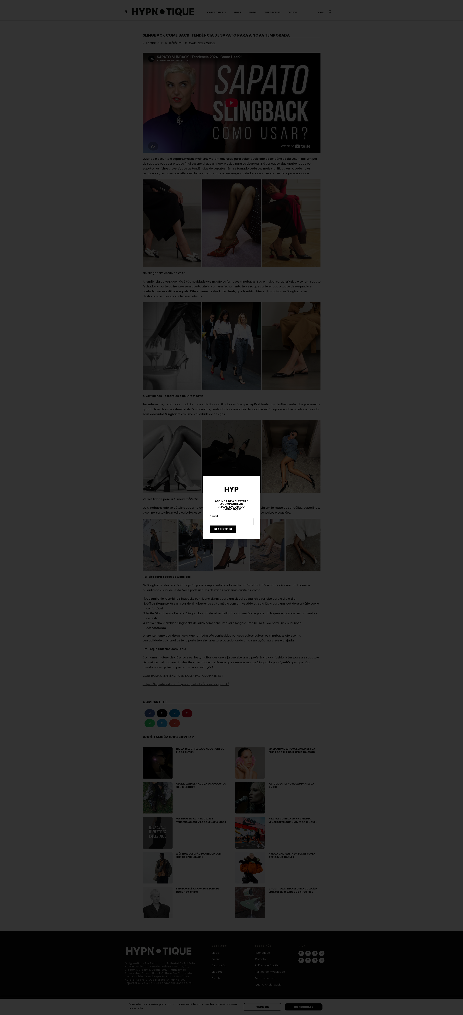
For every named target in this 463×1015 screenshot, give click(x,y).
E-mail (214, 516)
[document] (231, 507)
